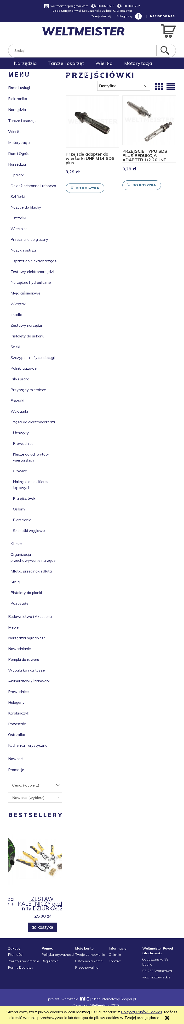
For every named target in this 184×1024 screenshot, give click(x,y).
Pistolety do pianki (26, 592)
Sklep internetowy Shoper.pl (114, 999)
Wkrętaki (18, 303)
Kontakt (115, 961)
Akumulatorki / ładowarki (29, 680)
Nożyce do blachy (26, 207)
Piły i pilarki (20, 379)
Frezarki (17, 400)
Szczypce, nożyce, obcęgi (33, 357)
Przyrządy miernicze (28, 389)
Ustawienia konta (89, 961)
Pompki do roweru (23, 659)
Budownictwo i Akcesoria (30, 616)
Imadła (16, 314)
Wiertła (15, 131)
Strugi (15, 581)
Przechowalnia (86, 967)
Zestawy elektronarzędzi (32, 271)
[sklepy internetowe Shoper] (84, 999)
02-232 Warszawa (157, 971)
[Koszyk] (168, 30)
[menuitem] (25, 63)
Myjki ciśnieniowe (25, 293)
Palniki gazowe (24, 368)
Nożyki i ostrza (23, 250)
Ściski (15, 346)
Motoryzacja (19, 142)
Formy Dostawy (20, 967)
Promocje (16, 769)
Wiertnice (19, 228)
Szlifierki (18, 196)
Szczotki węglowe (29, 530)
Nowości (15, 758)
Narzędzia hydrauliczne (31, 282)
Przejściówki (24, 498)
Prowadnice (23, 443)
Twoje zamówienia (90, 954)
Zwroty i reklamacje (23, 961)
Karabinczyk (18, 713)
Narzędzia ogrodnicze (27, 637)
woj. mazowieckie (156, 977)
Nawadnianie (19, 648)
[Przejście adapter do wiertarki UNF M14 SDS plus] (92, 121)
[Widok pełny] (171, 86)
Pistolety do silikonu (27, 336)
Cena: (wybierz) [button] (25, 785)
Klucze (16, 543)
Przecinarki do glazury (29, 239)
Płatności (15, 954)
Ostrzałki (18, 217)
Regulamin (50, 961)
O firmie (115, 954)
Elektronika (17, 98)
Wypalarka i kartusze (26, 670)
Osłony (19, 509)
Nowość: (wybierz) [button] (28, 797)
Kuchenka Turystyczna (27, 745)
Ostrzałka (16, 734)
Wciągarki (19, 411)
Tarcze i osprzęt (22, 120)
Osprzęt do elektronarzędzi (34, 260)
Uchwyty (21, 432)
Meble (13, 627)
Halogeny (16, 702)
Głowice (20, 470)
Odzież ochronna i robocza (33, 185)
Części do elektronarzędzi (33, 422)
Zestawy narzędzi (26, 325)
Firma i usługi (19, 87)
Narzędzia (17, 109)
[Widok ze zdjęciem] (159, 86)
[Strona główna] (83, 31)
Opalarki (17, 175)
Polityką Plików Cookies (141, 1011)
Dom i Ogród (18, 153)
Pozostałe (20, 603)
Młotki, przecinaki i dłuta (31, 571)
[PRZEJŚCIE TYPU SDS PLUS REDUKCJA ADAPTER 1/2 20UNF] (149, 120)
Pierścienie (22, 519)
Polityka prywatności (58, 954)
